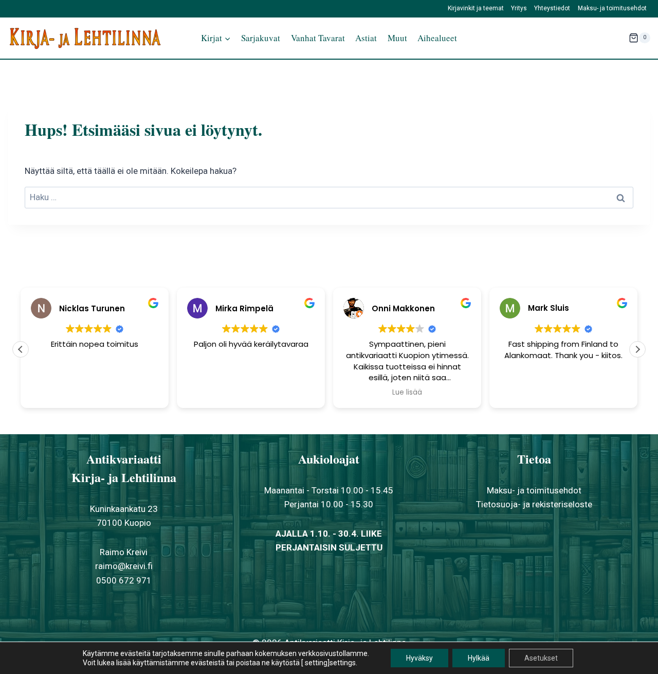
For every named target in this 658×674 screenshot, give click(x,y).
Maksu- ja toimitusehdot (612, 8)
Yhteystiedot (552, 8)
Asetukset (541, 658)
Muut (397, 38)
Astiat (366, 38)
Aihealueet (437, 38)
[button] (637, 349)
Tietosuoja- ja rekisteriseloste (534, 504)
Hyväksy (419, 658)
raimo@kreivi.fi (124, 566)
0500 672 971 (124, 580)
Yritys (519, 8)
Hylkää (478, 658)
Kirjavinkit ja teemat (476, 8)
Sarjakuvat (260, 38)
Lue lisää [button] (407, 392)
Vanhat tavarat (318, 38)
